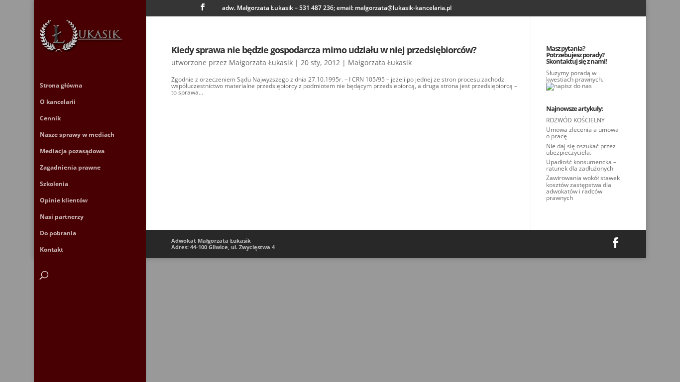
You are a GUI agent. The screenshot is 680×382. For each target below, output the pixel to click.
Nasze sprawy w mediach (77, 135)
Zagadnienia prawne (70, 168)
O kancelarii (58, 102)
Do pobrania (58, 233)
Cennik (50, 118)
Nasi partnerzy (62, 217)
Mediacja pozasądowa (72, 151)
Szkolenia (54, 184)
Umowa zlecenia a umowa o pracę (582, 132)
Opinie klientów (64, 200)
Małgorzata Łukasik (261, 62)
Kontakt (51, 250)
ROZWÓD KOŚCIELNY (575, 120)
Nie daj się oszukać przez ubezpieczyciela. (581, 149)
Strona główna (61, 86)
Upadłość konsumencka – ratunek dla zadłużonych (581, 165)
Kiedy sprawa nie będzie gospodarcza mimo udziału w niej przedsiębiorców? (323, 50)
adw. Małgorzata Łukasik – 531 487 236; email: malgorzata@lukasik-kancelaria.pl (337, 8)
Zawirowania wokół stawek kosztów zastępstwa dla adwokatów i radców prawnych (583, 188)
